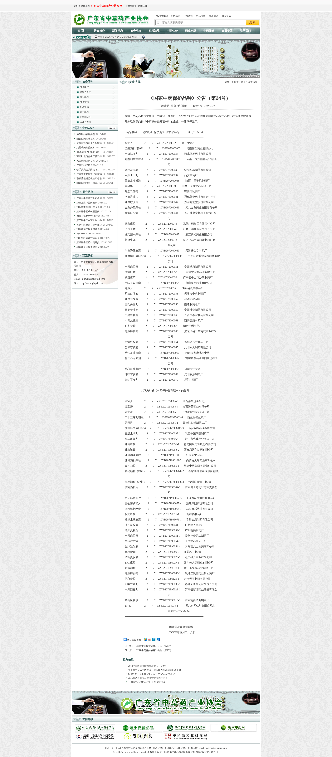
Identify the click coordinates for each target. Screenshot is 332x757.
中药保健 (200, 16)
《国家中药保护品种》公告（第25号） (154, 646)
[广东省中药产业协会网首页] (112, 19)
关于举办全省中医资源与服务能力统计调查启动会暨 (154, 670)
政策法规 (188, 16)
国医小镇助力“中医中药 (88, 216)
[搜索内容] (252, 23)
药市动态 (175, 16)
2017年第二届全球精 (86, 229)
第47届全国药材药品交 (88, 242)
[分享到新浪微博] (149, 639)
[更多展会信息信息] (112, 192)
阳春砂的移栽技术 (85, 138)
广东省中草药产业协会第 (89, 198)
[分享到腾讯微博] (154, 639)
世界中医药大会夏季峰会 (89, 224)
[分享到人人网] (158, 639)
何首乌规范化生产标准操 (89, 143)
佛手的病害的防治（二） (89, 169)
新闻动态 (117, 30)
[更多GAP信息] (112, 128)
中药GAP (172, 30)
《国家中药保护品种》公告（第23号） (154, 650)
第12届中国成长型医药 (88, 211)
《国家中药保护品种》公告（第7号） (147, 682)
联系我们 (245, 30)
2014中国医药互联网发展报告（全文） (147, 666)
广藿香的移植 (83, 165)
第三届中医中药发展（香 (89, 220)
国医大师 (226, 16)
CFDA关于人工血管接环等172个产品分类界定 (151, 674)
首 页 (81, 30)
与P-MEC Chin (83, 233)
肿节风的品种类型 (85, 134)
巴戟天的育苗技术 (85, 160)
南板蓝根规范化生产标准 (89, 178)
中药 (135, 116)
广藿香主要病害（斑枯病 (89, 174)
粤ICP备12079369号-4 (207, 752)
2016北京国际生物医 (86, 247)
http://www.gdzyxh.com (92, 283)
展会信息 (213, 16)
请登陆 (131, 5)
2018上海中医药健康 (86, 202)
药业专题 (190, 30)
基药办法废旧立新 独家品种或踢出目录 (148, 678)
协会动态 (135, 30)
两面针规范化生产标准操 (89, 156)
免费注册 (142, 5)
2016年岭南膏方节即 (86, 238)
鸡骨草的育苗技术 (85, 147)
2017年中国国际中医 (86, 207)
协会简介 (99, 30)
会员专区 (227, 30)
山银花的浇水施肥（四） (89, 152)
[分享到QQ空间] (145, 639)
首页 (243, 82)
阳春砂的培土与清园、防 (89, 183)
